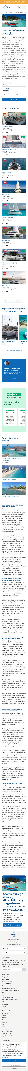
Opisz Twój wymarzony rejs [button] (12, 925)
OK (24, 969)
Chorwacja (5, 1013)
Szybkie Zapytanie (7, 1036)
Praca (3, 995)
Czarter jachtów (8, 12)
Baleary (4, 1017)
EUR (6, 949)
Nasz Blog (5, 1004)
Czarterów (16, 999)
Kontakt (14, 378)
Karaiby (4, 1015)
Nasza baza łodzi (7, 1031)
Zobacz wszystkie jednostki (13, 301)
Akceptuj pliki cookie (14, 1061)
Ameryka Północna (19, 12)
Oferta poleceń (6, 986)
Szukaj (15, 99)
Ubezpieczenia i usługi (8, 988)
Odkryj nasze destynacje (13, 351)
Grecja (4, 1020)
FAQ (3, 1002)
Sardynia (4, 1022)
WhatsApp (15, 942)
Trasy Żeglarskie (6, 1033)
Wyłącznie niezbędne (14, 1065)
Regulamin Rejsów (7, 999)
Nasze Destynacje (7, 1029)
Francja (4, 1024)
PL (6, 953)
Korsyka (4, 1027)
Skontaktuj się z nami (15, 944)
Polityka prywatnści (7, 997)
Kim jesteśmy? (6, 977)
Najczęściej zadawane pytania (10, 990)
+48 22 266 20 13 (15, 939)
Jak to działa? (5, 979)
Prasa (3, 993)
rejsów (9, 619)
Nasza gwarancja (7, 981)
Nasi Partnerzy (6, 983)
